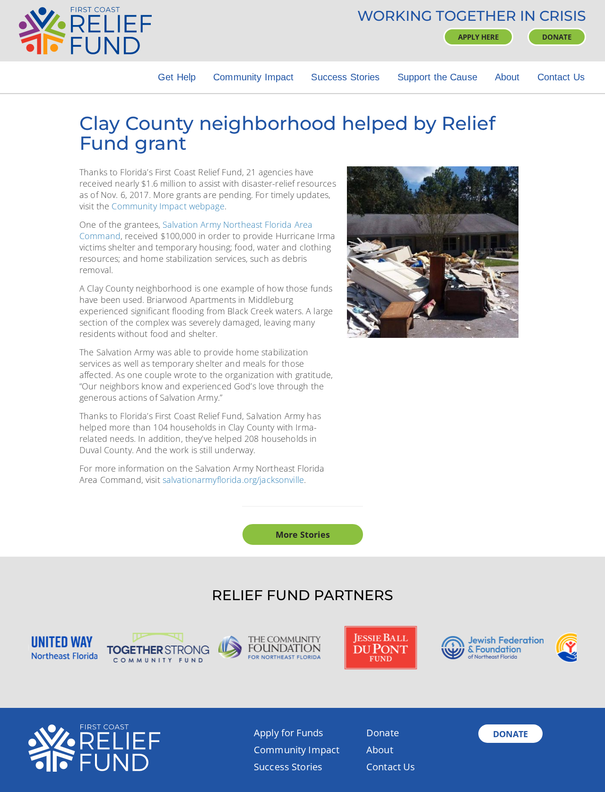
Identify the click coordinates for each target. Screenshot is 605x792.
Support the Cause (437, 77)
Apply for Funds (288, 732)
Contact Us (561, 77)
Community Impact (253, 77)
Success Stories (345, 77)
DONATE (556, 37)
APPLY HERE (478, 37)
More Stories (303, 534)
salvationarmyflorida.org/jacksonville (233, 479)
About (507, 77)
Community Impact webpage (168, 206)
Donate (382, 732)
